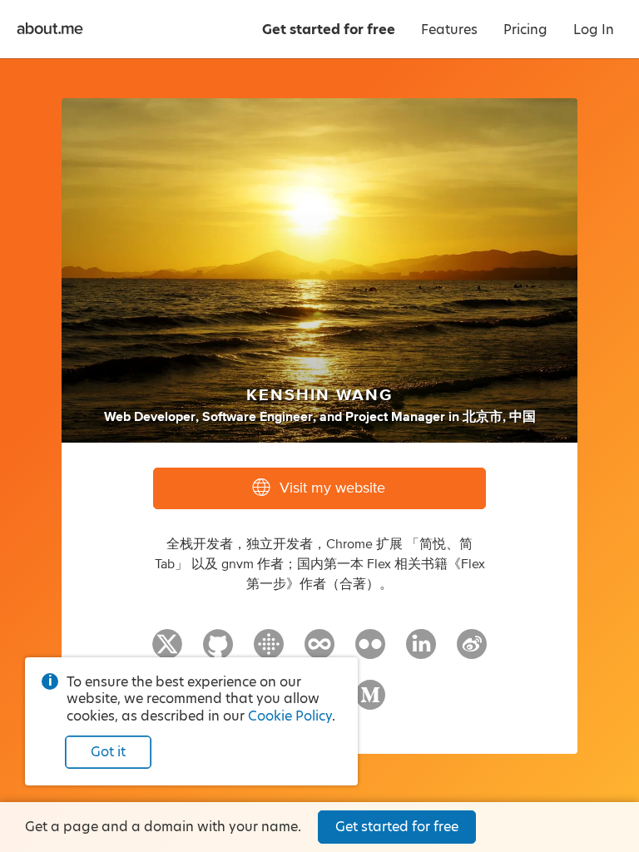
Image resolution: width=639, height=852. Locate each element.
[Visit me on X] (167, 651)
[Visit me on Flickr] (370, 651)
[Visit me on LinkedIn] (421, 651)
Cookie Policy (290, 716)
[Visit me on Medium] (370, 702)
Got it (108, 751)
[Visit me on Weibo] (472, 651)
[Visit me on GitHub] (218, 651)
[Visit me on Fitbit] (269, 651)
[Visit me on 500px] (319, 651)
